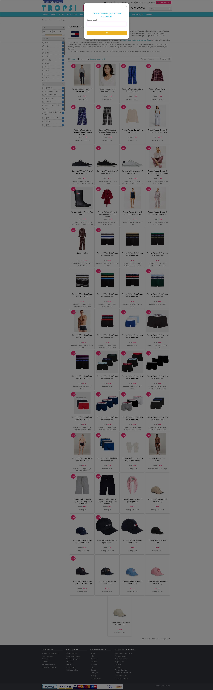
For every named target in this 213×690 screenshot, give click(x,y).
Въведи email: (92, 20)
